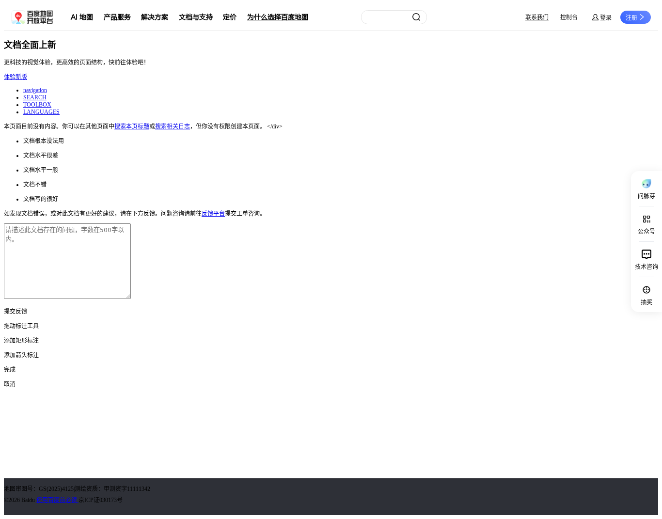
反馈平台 (213, 213)
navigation (35, 90)
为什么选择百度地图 (277, 17)
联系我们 (537, 17)
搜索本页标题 (131, 126)
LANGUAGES (41, 112)
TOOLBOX (37, 104)
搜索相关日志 (172, 126)
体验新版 (15, 77)
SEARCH (35, 97)
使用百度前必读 (57, 500)
